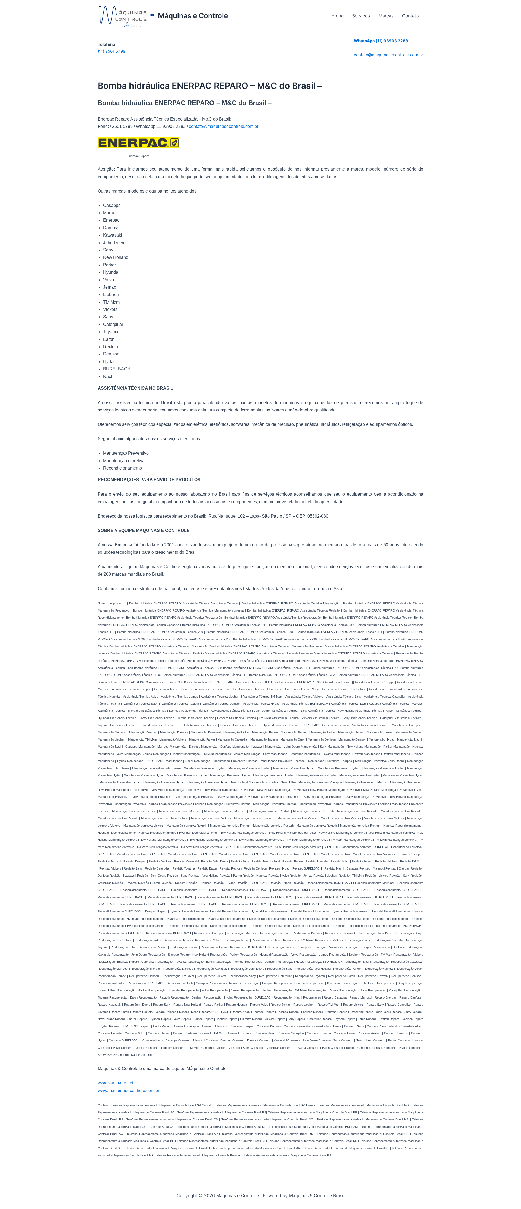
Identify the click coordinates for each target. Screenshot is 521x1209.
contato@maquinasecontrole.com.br (388, 54)
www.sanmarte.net (115, 1083)
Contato (410, 15)
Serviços (361, 15)
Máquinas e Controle (193, 15)
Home (337, 15)
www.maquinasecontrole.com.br (128, 1090)
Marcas (386, 15)
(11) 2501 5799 (111, 51)
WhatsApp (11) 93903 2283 (381, 40)
